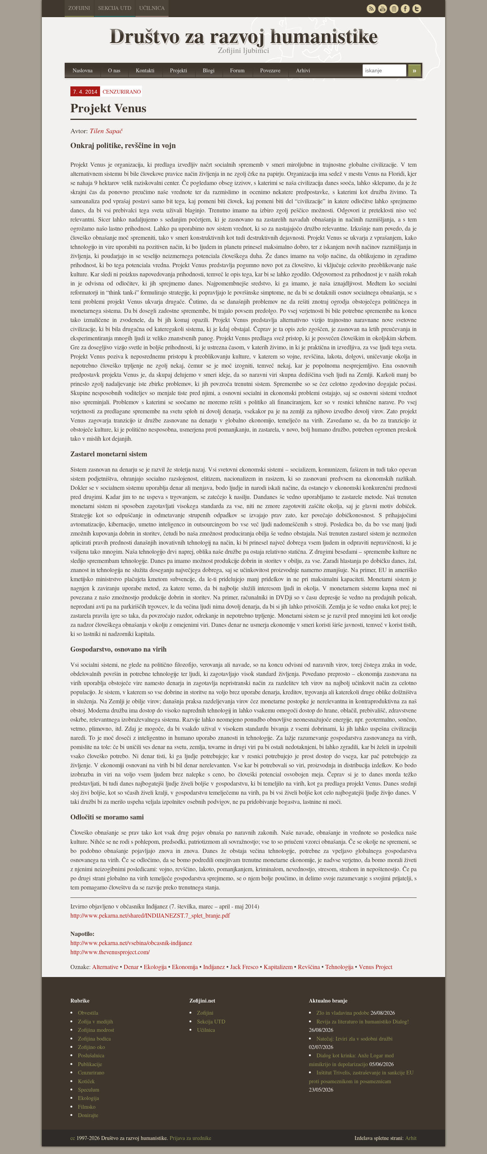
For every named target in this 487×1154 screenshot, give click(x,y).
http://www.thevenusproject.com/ (110, 952)
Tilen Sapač (106, 130)
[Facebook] (405, 8)
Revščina (309, 967)
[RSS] (371, 8)
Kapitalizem (278, 967)
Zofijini (79, 7)
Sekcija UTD (114, 7)
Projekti (178, 70)
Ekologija (155, 967)
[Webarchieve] (393, 8)
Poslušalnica (91, 1055)
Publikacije (90, 1064)
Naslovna (82, 70)
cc (72, 1137)
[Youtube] (382, 8)
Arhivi (303, 70)
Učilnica (152, 7)
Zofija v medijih (95, 1021)
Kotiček (86, 1081)
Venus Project (375, 967)
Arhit (411, 1137)
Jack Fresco (244, 967)
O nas (114, 70)
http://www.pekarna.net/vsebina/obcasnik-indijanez (131, 943)
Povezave (270, 70)
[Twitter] (416, 8)
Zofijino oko (91, 1046)
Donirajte (88, 1115)
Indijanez (214, 967)
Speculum (88, 1089)
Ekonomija (185, 967)
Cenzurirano (91, 1072)
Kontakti (145, 70)
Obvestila (88, 1012)
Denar (131, 967)
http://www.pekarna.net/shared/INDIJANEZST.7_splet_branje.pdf (150, 915)
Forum (237, 70)
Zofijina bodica (94, 1038)
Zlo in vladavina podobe (343, 1012)
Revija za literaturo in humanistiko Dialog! (363, 1021)
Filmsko (86, 1106)
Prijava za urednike (190, 1137)
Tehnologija (339, 967)
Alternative (105, 967)
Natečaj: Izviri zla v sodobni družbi (355, 1038)
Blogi (209, 70)
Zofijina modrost (96, 1029)
